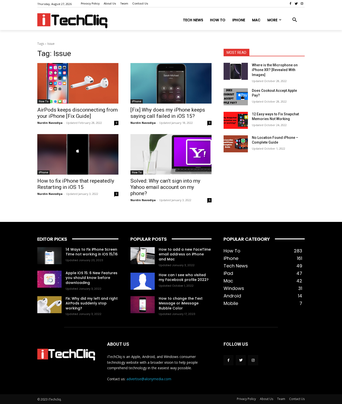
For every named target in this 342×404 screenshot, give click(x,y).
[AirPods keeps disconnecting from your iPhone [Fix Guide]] (77, 83)
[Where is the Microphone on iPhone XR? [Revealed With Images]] (236, 71)
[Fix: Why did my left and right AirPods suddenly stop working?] (49, 304)
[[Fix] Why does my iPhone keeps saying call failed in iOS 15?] (171, 83)
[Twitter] (296, 4)
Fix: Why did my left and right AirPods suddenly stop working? (92, 303)
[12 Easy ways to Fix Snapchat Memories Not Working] (236, 120)
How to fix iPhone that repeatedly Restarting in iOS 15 (75, 184)
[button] (295, 20)
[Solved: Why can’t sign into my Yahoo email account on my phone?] (171, 154)
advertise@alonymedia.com (148, 378)
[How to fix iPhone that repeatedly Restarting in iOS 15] (77, 154)
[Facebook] (290, 4)
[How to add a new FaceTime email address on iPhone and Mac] (142, 255)
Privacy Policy (246, 399)
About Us (266, 399)
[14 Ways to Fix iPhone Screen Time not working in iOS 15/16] (49, 255)
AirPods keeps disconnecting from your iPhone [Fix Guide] (77, 113)
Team (281, 399)
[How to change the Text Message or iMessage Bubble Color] (142, 304)
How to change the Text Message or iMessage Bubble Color (181, 303)
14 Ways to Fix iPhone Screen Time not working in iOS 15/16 (92, 252)
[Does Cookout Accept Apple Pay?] (236, 96)
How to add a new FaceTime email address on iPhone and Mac (185, 254)
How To (44, 101)
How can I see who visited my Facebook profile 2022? (184, 277)
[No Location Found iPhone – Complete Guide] (236, 143)
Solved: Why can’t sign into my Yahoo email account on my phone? (165, 187)
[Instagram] (302, 4)
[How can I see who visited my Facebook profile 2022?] (142, 281)
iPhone (136, 101)
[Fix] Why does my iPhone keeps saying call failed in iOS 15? (167, 113)
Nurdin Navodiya (50, 123)
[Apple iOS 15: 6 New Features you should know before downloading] (49, 279)
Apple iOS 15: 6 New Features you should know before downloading (91, 277)
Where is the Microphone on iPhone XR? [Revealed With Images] (275, 70)
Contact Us (297, 399)
